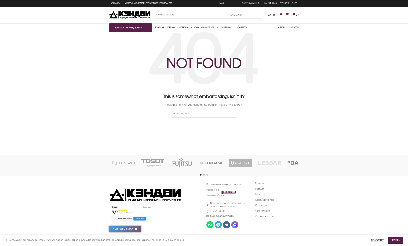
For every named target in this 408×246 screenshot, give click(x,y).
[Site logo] (129, 15)
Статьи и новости (264, 217)
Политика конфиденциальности (223, 185)
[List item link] (228, 211)
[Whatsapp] (210, 224)
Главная (259, 184)
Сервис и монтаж (264, 200)
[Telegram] (218, 224)
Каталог (259, 189)
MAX (221, 3)
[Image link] (145, 195)
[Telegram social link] (237, 3)
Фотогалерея (262, 211)
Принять (395, 240)
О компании (261, 205)
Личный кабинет (220, 195)
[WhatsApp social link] (229, 3)
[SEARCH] (258, 15)
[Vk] (226, 224)
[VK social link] (233, 3)
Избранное (212, 190)
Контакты (260, 194)
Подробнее (377, 240)
